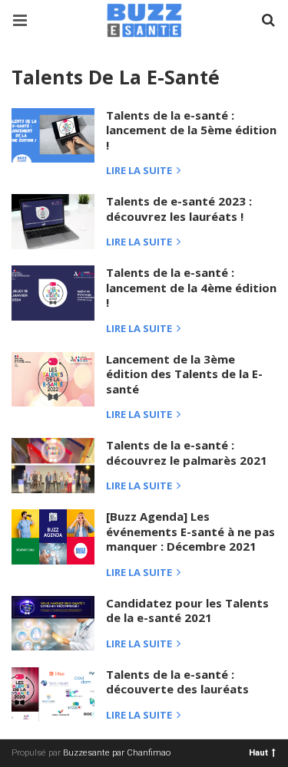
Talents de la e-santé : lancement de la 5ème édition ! (191, 130)
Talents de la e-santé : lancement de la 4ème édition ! (191, 287)
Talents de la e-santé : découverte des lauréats (177, 682)
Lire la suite (140, 171)
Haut (258, 752)
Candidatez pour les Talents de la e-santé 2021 (187, 610)
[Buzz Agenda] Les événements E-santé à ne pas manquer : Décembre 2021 (190, 531)
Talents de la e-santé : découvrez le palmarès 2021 (186, 452)
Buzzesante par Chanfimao (116, 753)
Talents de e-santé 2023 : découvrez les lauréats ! (179, 208)
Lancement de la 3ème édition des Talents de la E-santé (184, 374)
